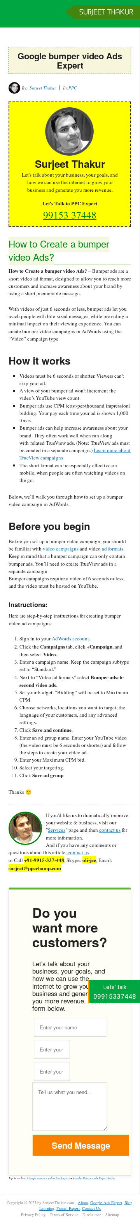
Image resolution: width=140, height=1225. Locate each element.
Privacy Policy (33, 1214)
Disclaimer (91, 1214)
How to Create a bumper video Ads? (59, 250)
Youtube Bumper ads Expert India (93, 1178)
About (83, 1202)
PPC (72, 88)
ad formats (112, 548)
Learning (46, 1208)
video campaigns (61, 548)
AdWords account (70, 638)
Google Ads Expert (106, 1202)
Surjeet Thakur (70, 17)
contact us (110, 829)
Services (56, 829)
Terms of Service (64, 1214)
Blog (128, 1202)
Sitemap (112, 1214)
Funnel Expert (68, 1208)
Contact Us (91, 1208)
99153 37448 (69, 214)
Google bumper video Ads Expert (48, 1178)
